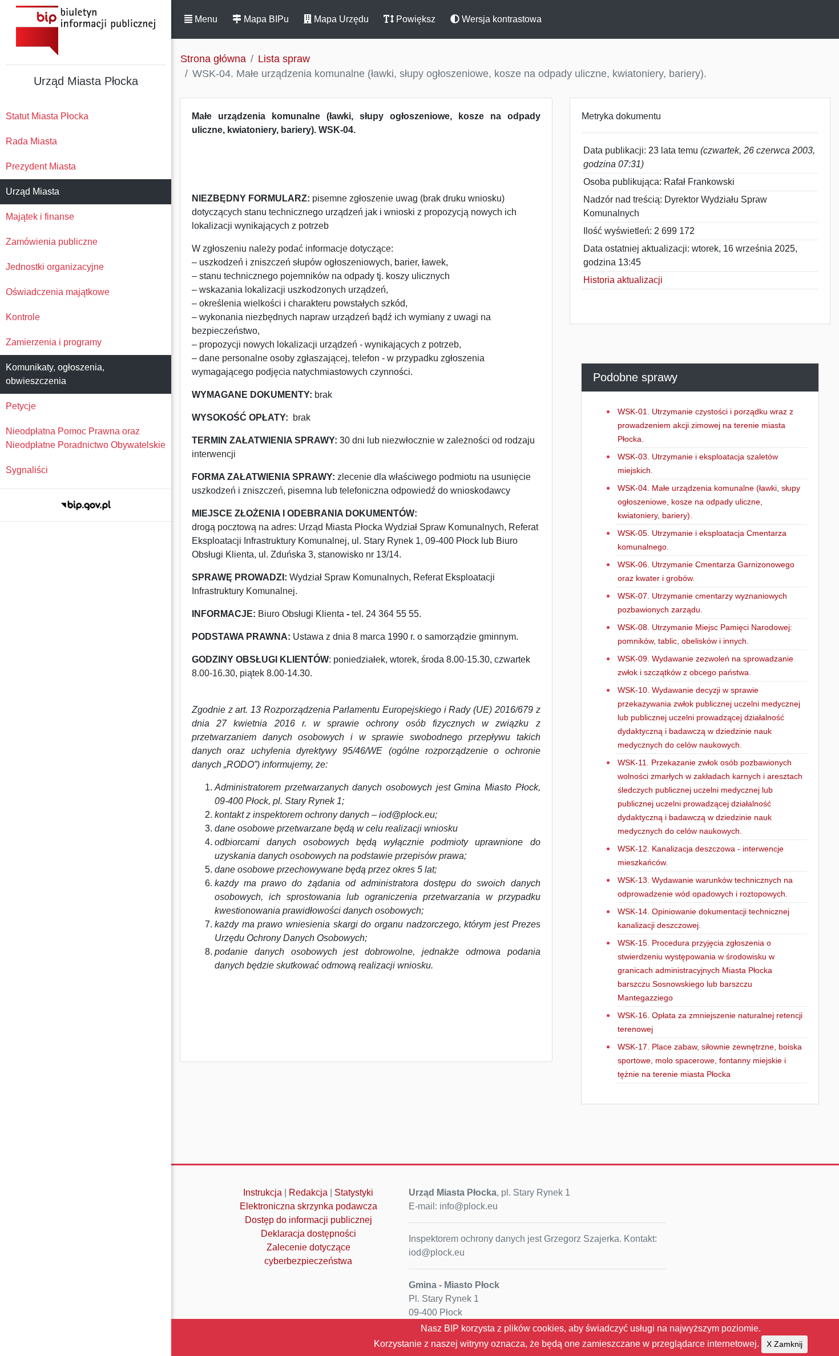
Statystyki (353, 1192)
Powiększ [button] (414, 19)
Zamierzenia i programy (54, 342)
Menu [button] (204, 19)
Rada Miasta (31, 141)
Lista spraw (284, 58)
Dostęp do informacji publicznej (308, 1220)
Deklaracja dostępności (308, 1233)
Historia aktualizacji (623, 280)
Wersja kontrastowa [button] (500, 19)
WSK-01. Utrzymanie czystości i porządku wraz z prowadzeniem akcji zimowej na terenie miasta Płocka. (705, 425)
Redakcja (308, 1192)
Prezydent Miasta (41, 166)
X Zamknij (784, 1344)
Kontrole (23, 317)
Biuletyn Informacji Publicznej (85, 30)
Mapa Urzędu (340, 19)
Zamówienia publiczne (52, 242)
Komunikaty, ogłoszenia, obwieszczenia (55, 374)
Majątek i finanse (40, 216)
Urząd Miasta (32, 191)
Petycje (21, 406)
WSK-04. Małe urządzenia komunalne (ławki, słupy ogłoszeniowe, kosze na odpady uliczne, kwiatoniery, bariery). (709, 501)
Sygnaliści (27, 470)
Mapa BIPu (265, 19)
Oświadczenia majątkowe (58, 292)
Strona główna (213, 58)
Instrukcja (262, 1192)
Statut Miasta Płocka (47, 116)
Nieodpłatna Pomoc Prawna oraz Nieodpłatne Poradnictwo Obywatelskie (86, 438)
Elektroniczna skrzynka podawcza (308, 1206)
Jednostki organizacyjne (55, 267)
